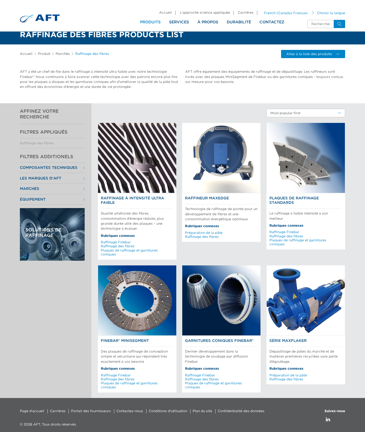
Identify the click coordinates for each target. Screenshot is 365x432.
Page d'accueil (32, 411)
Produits (150, 22)
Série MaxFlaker (288, 341)
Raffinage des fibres (37, 143)
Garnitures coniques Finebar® (219, 341)
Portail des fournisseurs (91, 411)
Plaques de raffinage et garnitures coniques (129, 252)
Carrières (246, 12)
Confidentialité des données (241, 411)
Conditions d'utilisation (168, 411)
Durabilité (239, 22)
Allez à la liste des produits (309, 54)
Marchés (63, 54)
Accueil (165, 12)
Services (179, 22)
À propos (207, 22)
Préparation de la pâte (203, 233)
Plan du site (202, 411)
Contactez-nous (129, 411)
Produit (44, 54)
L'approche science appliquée (205, 12)
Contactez (271, 22)
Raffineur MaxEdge (207, 198)
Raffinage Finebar (116, 242)
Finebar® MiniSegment (125, 341)
